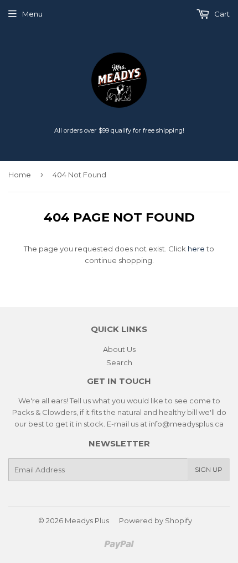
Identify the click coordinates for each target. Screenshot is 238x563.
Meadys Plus (87, 520)
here (196, 248)
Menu (32, 13)
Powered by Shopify (155, 520)
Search (119, 362)
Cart (221, 13)
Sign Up (209, 469)
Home (19, 174)
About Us (119, 349)
